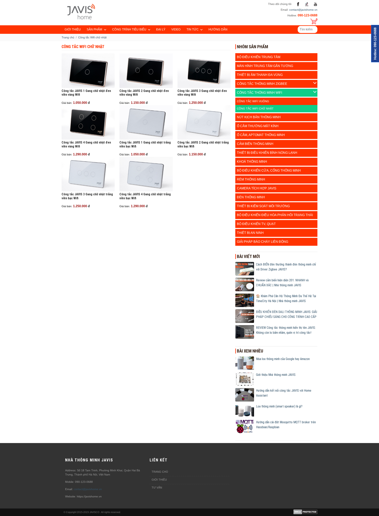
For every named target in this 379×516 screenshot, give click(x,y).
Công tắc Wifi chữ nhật (255, 108)
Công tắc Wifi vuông (253, 101)
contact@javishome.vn (303, 9)
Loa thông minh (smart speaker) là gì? (279, 406)
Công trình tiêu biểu (129, 29)
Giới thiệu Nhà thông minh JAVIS (276, 375)
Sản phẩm (94, 29)
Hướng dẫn (217, 29)
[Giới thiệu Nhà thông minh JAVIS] (244, 378)
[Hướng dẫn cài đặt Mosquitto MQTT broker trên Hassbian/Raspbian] (244, 426)
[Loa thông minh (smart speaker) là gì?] (244, 410)
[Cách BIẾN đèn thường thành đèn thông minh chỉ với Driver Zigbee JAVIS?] (244, 268)
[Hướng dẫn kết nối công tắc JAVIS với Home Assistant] (244, 394)
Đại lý (160, 29)
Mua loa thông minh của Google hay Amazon (283, 359)
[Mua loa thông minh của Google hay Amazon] (244, 363)
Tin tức (193, 29)
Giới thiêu (159, 479)
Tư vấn (157, 487)
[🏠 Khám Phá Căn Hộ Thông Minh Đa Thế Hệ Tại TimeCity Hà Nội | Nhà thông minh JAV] (244, 300)
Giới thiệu (73, 29)
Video (176, 29)
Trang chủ (160, 471)
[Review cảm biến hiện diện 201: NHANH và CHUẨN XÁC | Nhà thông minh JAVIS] (244, 284)
